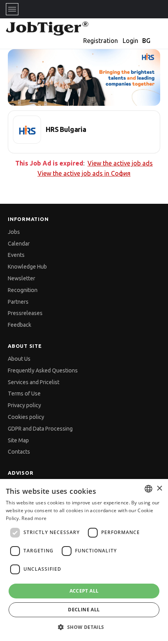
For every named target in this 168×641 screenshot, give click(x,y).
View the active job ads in (84, 173)
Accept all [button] (84, 591)
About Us (19, 359)
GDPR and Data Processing (40, 429)
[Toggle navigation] (12, 9)
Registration (100, 40)
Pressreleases (25, 313)
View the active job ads (120, 163)
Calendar (19, 243)
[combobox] (148, 489)
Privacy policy (24, 405)
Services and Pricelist (33, 382)
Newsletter (21, 278)
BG (146, 40)
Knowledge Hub (27, 267)
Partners (18, 302)
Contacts (19, 452)
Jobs (14, 232)
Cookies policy (26, 417)
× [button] (159, 488)
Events (16, 255)
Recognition (23, 290)
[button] (84, 627)
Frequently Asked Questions (43, 370)
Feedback (19, 325)
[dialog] (84, 560)
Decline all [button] (84, 609)
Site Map (18, 440)
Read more (33, 518)
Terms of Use (24, 393)
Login (130, 40)
